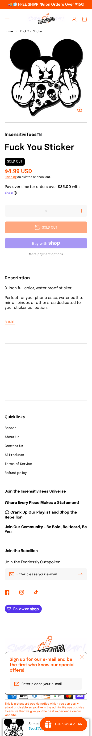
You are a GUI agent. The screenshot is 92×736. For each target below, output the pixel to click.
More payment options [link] (46, 254)
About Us (12, 437)
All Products (14, 455)
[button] (7, 19)
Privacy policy (16, 729)
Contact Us (14, 446)
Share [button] (10, 322)
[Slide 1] (46, 122)
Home (9, 31)
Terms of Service (18, 464)
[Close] (82, 657)
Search (11, 428)
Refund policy (16, 473)
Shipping (11, 177)
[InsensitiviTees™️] (46, 19)
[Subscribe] (81, 574)
